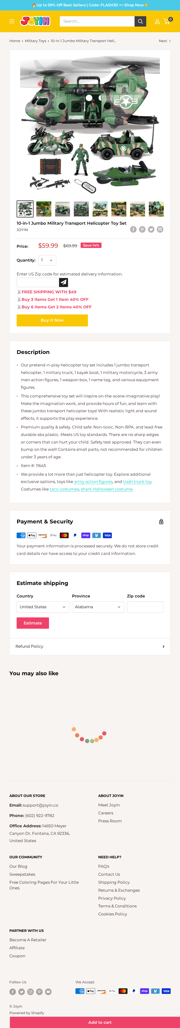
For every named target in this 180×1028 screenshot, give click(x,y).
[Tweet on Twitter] (151, 229)
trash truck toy (137, 481)
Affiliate (17, 948)
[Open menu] (11, 21)
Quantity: (26, 260)
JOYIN (22, 230)
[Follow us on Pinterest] (39, 991)
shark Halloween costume (106, 489)
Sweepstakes (22, 874)
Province (81, 596)
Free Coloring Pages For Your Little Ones (44, 885)
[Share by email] (160, 229)
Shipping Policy (114, 882)
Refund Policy (29, 646)
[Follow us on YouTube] (48, 991)
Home (14, 41)
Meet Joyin (109, 805)
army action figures (93, 481)
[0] (167, 21)
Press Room (110, 821)
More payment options (52, 320)
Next (163, 41)
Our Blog (18, 866)
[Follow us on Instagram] (30, 991)
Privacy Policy (112, 898)
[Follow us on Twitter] (21, 991)
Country (25, 596)
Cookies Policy (112, 914)
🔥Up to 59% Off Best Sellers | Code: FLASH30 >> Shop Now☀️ (90, 5)
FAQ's (103, 866)
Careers (105, 813)
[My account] (157, 21)
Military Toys (35, 41)
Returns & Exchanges (119, 890)
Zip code (136, 596)
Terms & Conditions (117, 906)
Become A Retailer (27, 940)
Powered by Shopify (26, 1013)
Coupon (17, 955)
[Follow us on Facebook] (12, 991)
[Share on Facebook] (133, 229)
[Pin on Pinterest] (142, 229)
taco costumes (64, 489)
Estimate (33, 623)
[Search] (140, 21)
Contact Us (109, 874)
